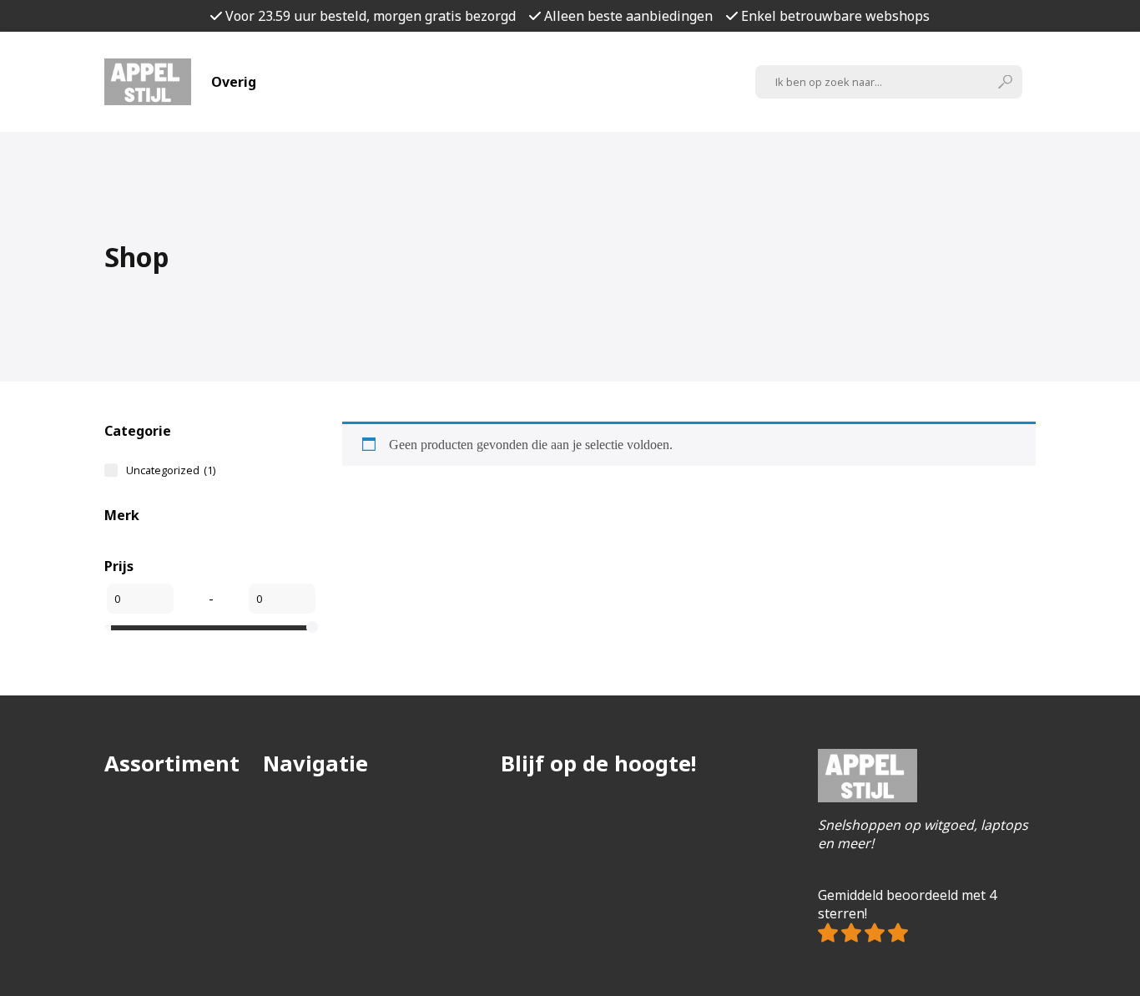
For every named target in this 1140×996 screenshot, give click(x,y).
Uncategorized (170, 470)
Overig (233, 82)
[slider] (312, 627)
